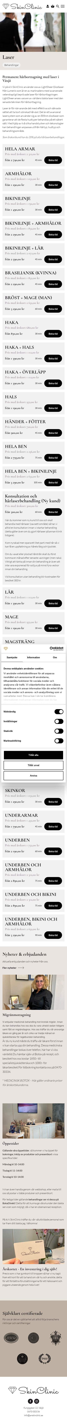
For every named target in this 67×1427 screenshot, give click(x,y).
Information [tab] (33, 657)
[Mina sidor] (48, 6)
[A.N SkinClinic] (33, 1390)
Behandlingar (11, 65)
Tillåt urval (33, 765)
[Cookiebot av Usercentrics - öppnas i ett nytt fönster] (49, 649)
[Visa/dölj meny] (63, 6)
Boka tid (53, 160)
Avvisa (33, 775)
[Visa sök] (58, 6)
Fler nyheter (9, 967)
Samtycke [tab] (12, 657)
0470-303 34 (33, 1411)
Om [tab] (55, 657)
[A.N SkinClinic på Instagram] (36, 1401)
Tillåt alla (33, 755)
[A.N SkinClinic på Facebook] (30, 1401)
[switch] (59, 721)
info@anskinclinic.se (33, 1415)
